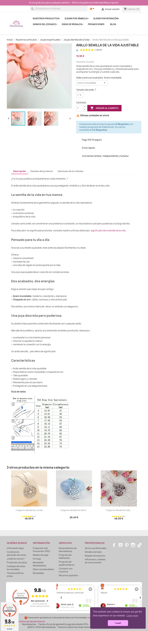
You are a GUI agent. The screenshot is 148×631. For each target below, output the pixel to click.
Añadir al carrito (104, 108)
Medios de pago (41, 555)
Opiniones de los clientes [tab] (70, 171)
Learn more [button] (132, 615)
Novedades (38, 573)
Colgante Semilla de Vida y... (74, 510)
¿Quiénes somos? (16, 558)
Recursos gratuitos (68, 575)
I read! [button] (118, 623)
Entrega (37, 558)
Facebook (114, 545)
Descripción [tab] (19, 171)
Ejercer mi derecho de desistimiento (25, 621)
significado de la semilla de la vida (108, 230)
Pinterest (127, 545)
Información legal (15, 548)
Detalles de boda (93, 552)
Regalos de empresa (95, 555)
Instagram (133, 545)
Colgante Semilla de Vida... (119, 510)
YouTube (120, 545)
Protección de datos (17, 562)
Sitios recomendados (43, 569)
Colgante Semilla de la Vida (29, 510)
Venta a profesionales (95, 548)
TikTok (139, 545)
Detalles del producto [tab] (41, 171)
